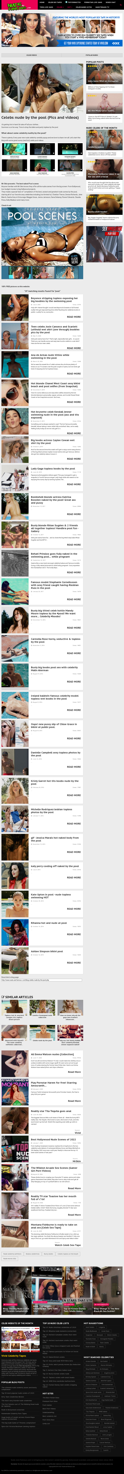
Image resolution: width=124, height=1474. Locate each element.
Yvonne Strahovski (111, 1408)
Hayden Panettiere (92, 1446)
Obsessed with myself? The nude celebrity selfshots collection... (14, 1042)
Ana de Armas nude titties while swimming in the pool (50, 356)
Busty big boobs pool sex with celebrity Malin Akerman (54, 669)
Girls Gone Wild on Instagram (103, 81)
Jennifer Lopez (106, 1381)
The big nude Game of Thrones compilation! (18, 1423)
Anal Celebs (90, 1327)
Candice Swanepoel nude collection (42, 1016)
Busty (102, 1346)
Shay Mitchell (90, 1369)
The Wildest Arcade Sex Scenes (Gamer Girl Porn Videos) (54, 1169)
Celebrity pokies (96, 147)
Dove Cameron (91, 1365)
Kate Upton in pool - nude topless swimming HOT (51, 896)
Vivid (78, 1132)
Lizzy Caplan (107, 1427)
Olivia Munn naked (92, 1415)
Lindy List (46, 1424)
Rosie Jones (105, 1439)
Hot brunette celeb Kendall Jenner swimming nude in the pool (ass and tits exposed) (55, 414)
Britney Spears (91, 1377)
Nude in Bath (90, 1346)
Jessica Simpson (91, 1384)
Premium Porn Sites (50, 1401)
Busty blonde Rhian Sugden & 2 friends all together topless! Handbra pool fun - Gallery (54, 528)
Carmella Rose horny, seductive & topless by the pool (55, 640)
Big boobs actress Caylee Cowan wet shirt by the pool (53, 442)
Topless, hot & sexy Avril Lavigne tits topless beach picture (14, 1017)
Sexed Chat (111, 2)
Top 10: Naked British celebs (54, 1357)
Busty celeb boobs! (97, 211)
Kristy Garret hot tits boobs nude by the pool (55, 782)
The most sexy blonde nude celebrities (16, 1401)
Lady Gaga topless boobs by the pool (53, 468)
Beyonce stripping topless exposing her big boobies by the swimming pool (54, 300)
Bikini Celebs (112, 1335)
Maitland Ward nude (93, 1404)
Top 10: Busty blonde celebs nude (56, 1374)
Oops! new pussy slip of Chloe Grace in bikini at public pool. (54, 726)
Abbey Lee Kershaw (93, 1373)
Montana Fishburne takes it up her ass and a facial (103, 175)
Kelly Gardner (90, 1431)
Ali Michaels (104, 1369)
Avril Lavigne (107, 1435)
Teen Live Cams (46, 7)
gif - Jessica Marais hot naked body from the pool (55, 839)
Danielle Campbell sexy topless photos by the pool (55, 754)
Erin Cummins (108, 1446)
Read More (74, 1072)
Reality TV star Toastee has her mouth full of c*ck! (53, 1198)
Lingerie (102, 1327)
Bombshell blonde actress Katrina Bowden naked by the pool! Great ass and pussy (53, 499)
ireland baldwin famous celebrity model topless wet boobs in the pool (54, 697)
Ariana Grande (91, 1361)
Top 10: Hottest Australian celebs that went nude (60, 1341)
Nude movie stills (9, 1259)
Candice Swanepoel (93, 1396)
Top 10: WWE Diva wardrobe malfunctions (59, 1381)
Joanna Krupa (90, 1442)
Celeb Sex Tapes (55, 2)
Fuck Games (47, 1405)
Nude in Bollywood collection (12, 1410)
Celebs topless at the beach (68, 1254)
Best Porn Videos (49, 1409)
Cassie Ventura (105, 1442)
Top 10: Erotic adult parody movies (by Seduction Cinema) (62, 1365)
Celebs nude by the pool (42, 1040)
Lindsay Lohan (91, 1388)
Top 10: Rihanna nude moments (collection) (59, 1331)
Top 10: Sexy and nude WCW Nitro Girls (58, 1361)
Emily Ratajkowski (92, 1450)
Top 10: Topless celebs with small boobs (58, 1377)
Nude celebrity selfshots (12, 1254)
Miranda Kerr (110, 1392)
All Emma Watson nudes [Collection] (52, 1054)
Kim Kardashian (107, 1384)
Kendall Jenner (109, 1423)
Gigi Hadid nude (107, 1400)
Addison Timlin (110, 1396)
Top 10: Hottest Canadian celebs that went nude (60, 1336)
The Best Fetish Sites (51, 1398)
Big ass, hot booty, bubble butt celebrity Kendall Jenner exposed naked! (70, 1042)
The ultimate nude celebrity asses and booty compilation (19, 1388)
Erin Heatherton (91, 1400)
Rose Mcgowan (106, 1419)
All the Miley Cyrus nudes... (101, 110)
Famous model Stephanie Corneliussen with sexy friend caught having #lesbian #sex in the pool (55, 585)
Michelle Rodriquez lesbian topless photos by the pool (51, 811)
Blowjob (100, 1335)
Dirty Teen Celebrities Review (12, 1397)
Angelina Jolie (109, 1373)
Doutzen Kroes (91, 1419)
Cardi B (105, 1450)
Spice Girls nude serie (93, 1392)
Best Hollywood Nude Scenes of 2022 (53, 1139)
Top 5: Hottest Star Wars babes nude (57, 1370)
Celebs (60, 7)
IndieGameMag (48, 1412)
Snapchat (89, 1335)
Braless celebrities (32, 1254)
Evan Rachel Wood (92, 1427)
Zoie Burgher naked (93, 1423)
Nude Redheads (91, 1331)
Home (42, 2)
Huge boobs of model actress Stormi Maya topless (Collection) (18, 1418)
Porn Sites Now (48, 1420)
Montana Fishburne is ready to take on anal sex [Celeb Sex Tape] (54, 1226)
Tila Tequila (90, 1411)
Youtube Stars (91, 1339)
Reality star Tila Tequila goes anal (51, 1111)
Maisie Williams (106, 1365)
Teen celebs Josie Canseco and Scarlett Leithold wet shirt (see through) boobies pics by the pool (55, 329)
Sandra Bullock (91, 1439)
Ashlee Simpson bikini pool (47, 951)
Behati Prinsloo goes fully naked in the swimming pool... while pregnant (54, 555)
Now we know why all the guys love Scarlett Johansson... (70, 1017)
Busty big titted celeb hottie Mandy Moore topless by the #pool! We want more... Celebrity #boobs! (53, 613)
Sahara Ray (107, 1415)
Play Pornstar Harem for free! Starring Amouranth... (54, 1084)
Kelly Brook (104, 1431)
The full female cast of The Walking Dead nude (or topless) (20, 1405)
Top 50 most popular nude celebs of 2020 (17, 1393)
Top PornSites (74, 2)
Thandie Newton (92, 1435)
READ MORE (74, 316)
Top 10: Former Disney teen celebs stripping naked (60, 1386)
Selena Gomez (91, 1381)
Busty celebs (48, 1254)
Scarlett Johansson (107, 1388)
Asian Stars (105, 1331)
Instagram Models (106, 1339)
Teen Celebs (104, 1343)
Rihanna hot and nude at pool (49, 923)
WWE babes (103, 1411)
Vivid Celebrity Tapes (13, 1355)
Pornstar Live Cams (93, 2)
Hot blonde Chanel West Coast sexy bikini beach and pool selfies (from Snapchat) (55, 385)
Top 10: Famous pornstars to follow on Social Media (60, 1352)
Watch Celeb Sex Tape (68, 1245)
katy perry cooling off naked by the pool (55, 866)
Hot (69, 7)
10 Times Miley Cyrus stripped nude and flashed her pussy (61, 1347)
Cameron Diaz (106, 1377)
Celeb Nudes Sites (84, 7)
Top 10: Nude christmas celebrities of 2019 (59, 1327)
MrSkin (77, 1161)
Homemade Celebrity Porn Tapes (14, 1413)
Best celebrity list (50, 1416)
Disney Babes (90, 1343)
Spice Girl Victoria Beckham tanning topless (18, 1426)
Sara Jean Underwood (93, 1408)
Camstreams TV (102, 7)
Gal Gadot (104, 1361)
